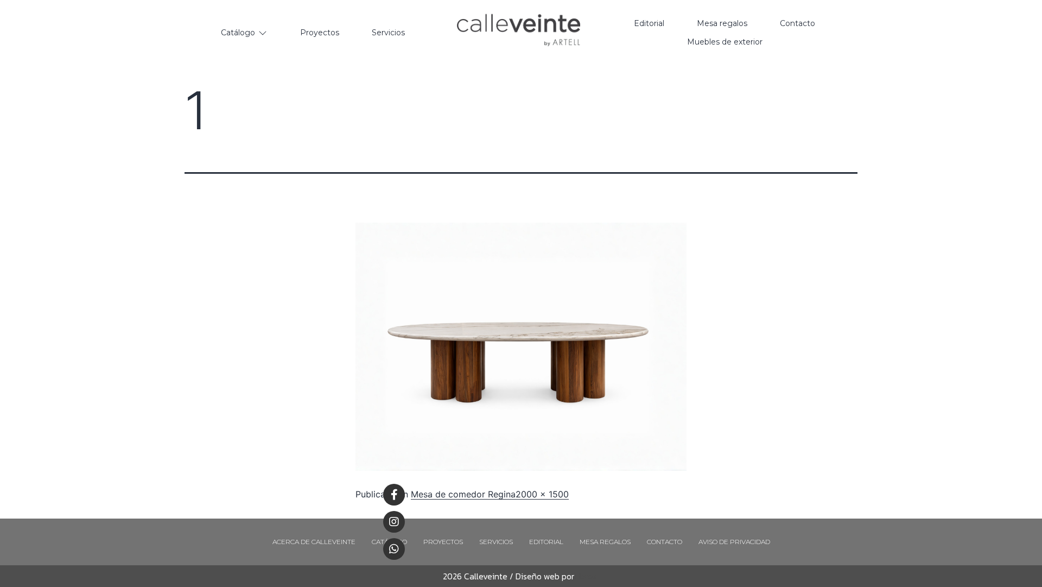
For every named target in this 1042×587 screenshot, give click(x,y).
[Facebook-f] (394, 495)
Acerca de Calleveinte (313, 542)
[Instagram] (394, 522)
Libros (585, 576)
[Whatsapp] (394, 549)
